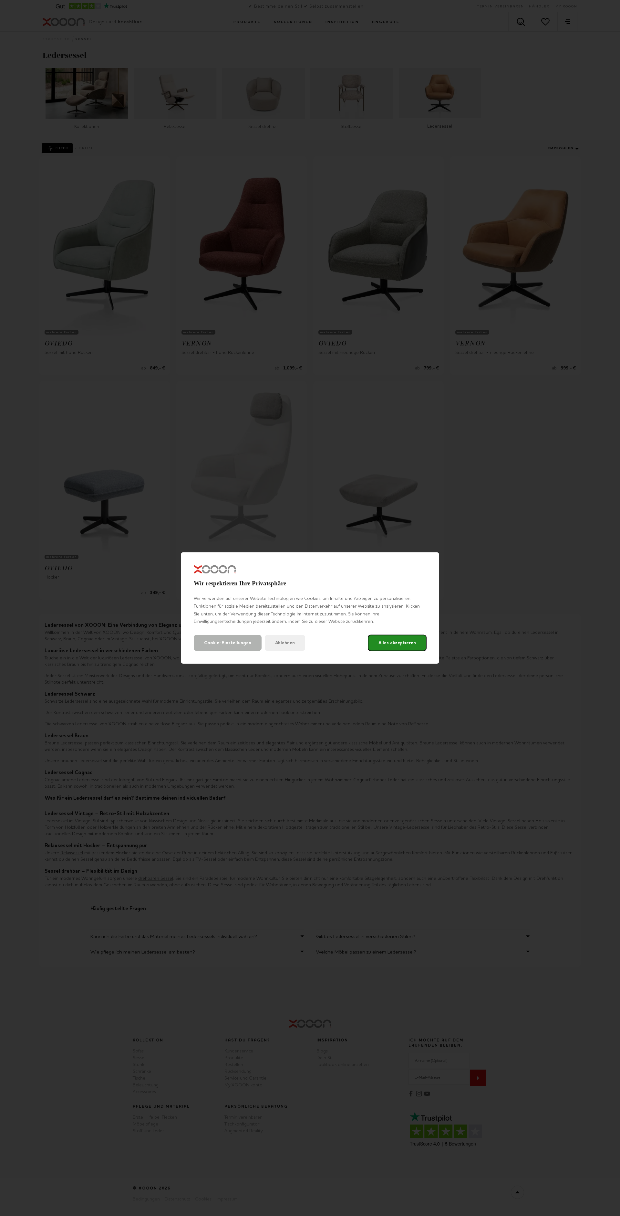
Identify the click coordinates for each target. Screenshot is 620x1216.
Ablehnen (285, 643)
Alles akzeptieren (397, 643)
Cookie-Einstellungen (227, 643)
